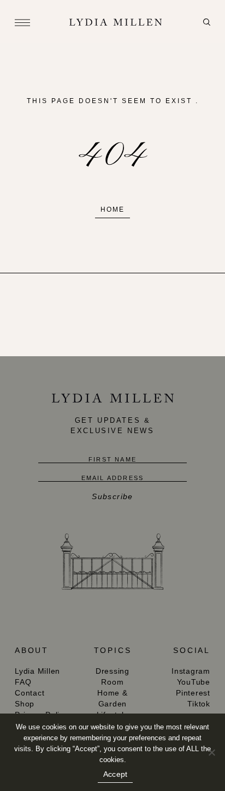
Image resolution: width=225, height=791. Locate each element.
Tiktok (198, 703)
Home (112, 209)
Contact (29, 692)
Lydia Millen (37, 671)
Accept (115, 774)
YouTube (193, 682)
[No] (211, 752)
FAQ (23, 682)
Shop (24, 703)
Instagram (190, 671)
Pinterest (193, 692)
